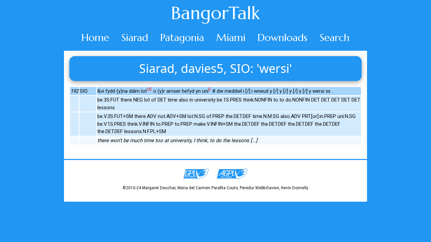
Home (95, 37)
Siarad (134, 37)
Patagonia (182, 37)
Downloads (282, 37)
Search (335, 37)
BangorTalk (215, 13)
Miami (230, 37)
